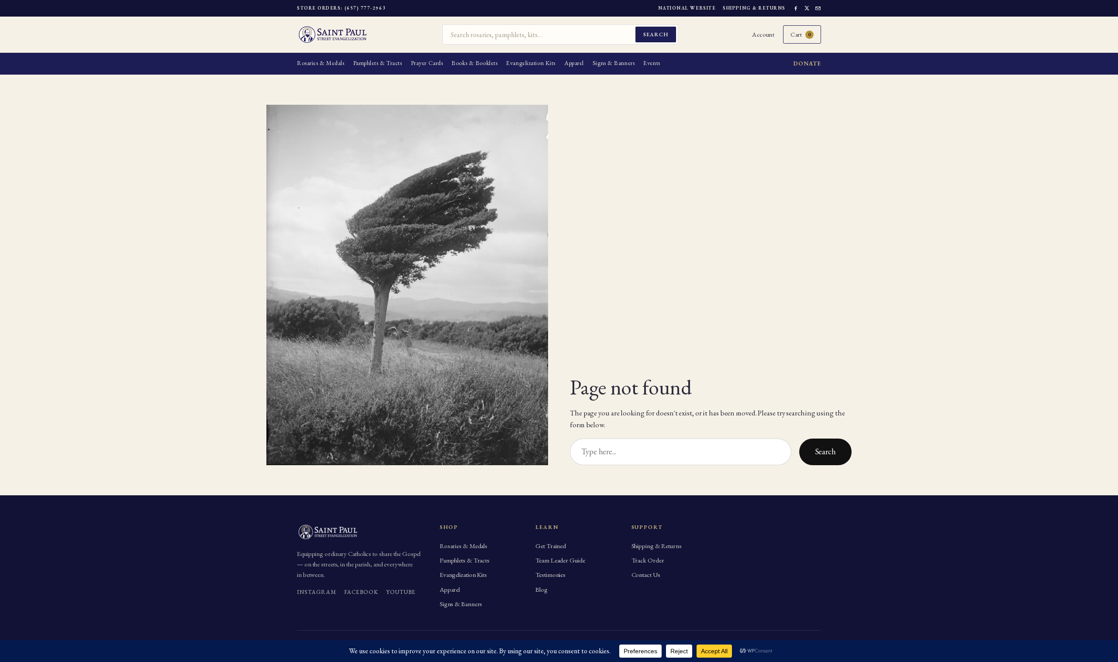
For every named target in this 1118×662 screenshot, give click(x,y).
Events (651, 63)
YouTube (400, 592)
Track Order (647, 560)
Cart (800, 34)
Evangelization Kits (531, 63)
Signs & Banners (614, 63)
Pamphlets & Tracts (377, 63)
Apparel (574, 63)
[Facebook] (796, 8)
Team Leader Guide (560, 560)
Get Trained (550, 546)
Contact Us (645, 574)
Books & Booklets (474, 63)
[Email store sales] (818, 8)
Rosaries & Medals (321, 63)
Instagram (316, 592)
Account (763, 34)
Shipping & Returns (754, 8)
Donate (807, 63)
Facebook (361, 592)
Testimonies (550, 574)
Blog (541, 589)
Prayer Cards (427, 63)
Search (655, 34)
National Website (687, 8)
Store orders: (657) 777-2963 (341, 8)
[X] (807, 8)
